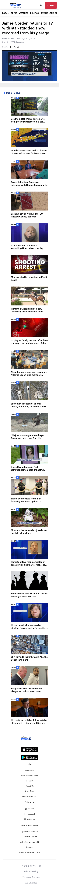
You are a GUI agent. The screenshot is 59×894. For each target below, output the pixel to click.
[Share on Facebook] (11, 47)
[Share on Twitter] (14, 47)
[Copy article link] (18, 47)
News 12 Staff (8, 39)
